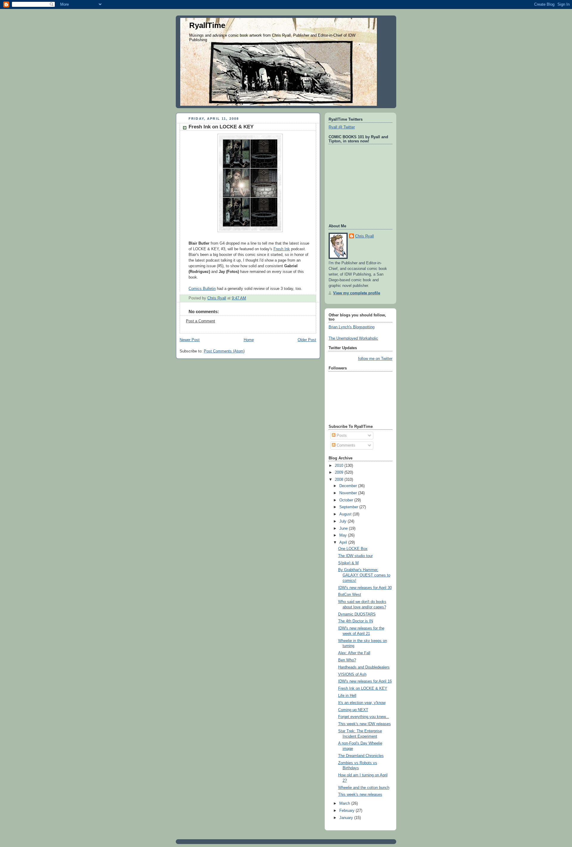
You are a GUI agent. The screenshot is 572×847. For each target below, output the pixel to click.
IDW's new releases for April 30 (365, 588)
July (343, 521)
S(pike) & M (348, 563)
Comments (345, 445)
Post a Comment (200, 321)
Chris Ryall (364, 236)
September (349, 507)
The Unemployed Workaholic (353, 338)
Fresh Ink (281, 249)
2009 (339, 472)
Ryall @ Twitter (342, 127)
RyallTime (207, 25)
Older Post (307, 340)
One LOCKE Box (353, 549)
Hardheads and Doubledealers (364, 667)
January (346, 818)
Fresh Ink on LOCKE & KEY (221, 127)
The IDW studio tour (355, 556)
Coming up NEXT (353, 710)
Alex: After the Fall (354, 653)
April (343, 542)
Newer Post (190, 340)
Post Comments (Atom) (224, 351)
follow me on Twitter (375, 359)
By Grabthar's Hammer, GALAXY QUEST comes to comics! (364, 575)
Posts (341, 435)
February (347, 811)
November (348, 493)
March (345, 803)
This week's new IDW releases (364, 724)
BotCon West (349, 595)
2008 (339, 480)
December (348, 486)
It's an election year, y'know (362, 703)
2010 (339, 466)
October (346, 500)
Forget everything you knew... (363, 717)
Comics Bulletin (202, 289)
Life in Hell (347, 696)
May (343, 535)
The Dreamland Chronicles (361, 756)
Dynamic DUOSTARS (357, 614)
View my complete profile (356, 293)
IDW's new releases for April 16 (365, 681)
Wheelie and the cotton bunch (363, 788)
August (346, 514)
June (344, 528)
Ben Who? (347, 660)
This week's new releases (360, 794)
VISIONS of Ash (352, 674)
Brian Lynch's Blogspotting (351, 327)
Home (249, 340)
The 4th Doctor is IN (355, 621)
